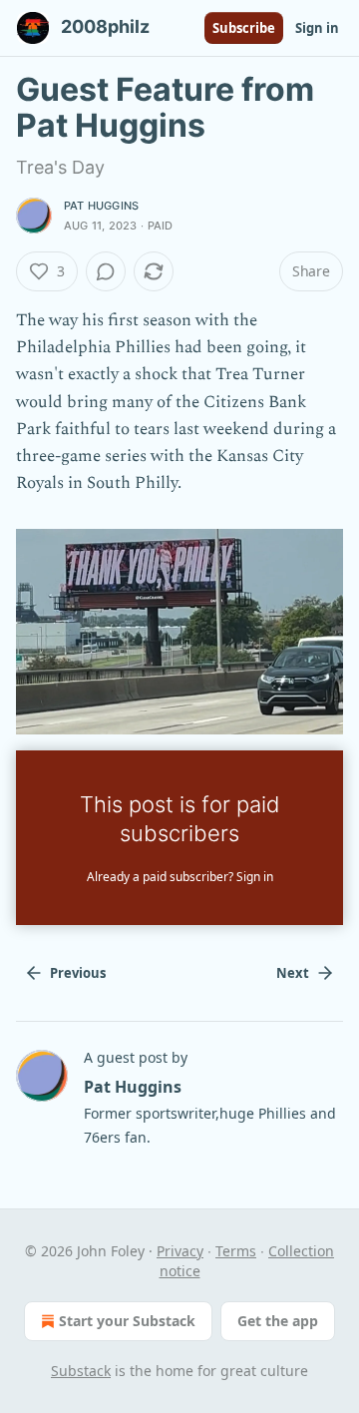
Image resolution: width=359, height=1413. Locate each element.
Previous (78, 973)
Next (292, 973)
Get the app (277, 1320)
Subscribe (243, 28)
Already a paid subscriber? (180, 876)
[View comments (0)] (106, 271)
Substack (81, 1370)
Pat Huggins (101, 206)
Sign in (317, 28)
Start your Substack (127, 1320)
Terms (235, 1250)
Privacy (180, 1250)
